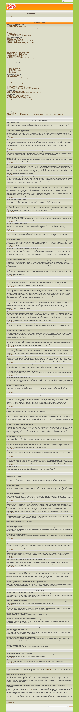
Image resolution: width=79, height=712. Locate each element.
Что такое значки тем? (11, 72)
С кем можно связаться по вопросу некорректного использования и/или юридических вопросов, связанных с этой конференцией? (35, 114)
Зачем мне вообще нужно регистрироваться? (16, 26)
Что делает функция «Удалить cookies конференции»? (19, 35)
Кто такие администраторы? (13, 75)
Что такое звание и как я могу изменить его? (16, 43)
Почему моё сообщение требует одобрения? (16, 59)
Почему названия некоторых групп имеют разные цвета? (19, 81)
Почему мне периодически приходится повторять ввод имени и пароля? (22, 27)
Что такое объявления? (12, 69)
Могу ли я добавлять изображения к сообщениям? (18, 67)
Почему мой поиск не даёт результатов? (15, 96)
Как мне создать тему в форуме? (14, 47)
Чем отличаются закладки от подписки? (15, 102)
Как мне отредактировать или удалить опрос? (17, 53)
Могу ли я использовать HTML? (13, 65)
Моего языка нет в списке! (12, 41)
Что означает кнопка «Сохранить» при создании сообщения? (20, 58)
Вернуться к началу (10, 137)
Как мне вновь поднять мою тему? (14, 60)
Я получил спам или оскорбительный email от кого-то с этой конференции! (23, 88)
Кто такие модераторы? (12, 76)
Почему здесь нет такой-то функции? (15, 113)
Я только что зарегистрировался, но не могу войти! (18, 31)
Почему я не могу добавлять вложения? (15, 55)
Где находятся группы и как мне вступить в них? (17, 78)
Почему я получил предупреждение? (15, 56)
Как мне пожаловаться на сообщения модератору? (18, 57)
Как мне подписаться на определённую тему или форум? (19, 103)
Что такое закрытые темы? (13, 71)
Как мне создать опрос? (12, 51)
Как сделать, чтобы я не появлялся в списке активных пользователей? (22, 28)
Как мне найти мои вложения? (13, 109)
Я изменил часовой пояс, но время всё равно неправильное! (20, 40)
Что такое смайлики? (11, 66)
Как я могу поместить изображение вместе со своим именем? (20, 42)
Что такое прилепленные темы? (14, 70)
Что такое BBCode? (11, 63)
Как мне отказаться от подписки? (14, 105)
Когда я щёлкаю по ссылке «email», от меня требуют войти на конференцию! (23, 44)
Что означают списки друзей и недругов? (16, 91)
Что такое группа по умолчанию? (14, 82)
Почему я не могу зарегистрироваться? (15, 34)
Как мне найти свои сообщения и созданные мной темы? (19, 99)
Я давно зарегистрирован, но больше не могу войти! (18, 32)
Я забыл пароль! (10, 29)
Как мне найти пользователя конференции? (16, 98)
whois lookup (30, 689)
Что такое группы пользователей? (14, 77)
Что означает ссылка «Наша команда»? (15, 83)
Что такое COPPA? (11, 33)
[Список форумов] (12, 7)
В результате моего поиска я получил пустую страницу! (19, 97)
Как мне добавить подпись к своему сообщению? (17, 50)
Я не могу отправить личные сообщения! (16, 86)
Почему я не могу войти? (12, 25)
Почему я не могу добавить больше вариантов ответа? (19, 52)
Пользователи (13, 13)
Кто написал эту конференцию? (14, 112)
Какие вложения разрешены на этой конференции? (18, 108)
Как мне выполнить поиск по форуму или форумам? (18, 95)
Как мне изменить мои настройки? (14, 38)
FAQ (8, 13)
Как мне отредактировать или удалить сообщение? (18, 49)
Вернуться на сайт (31, 13)
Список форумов (11, 16)
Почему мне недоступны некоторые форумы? (17, 54)
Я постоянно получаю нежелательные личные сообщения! (20, 87)
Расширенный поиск (22, 13)
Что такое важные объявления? (14, 68)
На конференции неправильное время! (15, 39)
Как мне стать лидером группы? (14, 79)
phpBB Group (49, 669)
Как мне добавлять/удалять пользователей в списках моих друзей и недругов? (24, 92)
